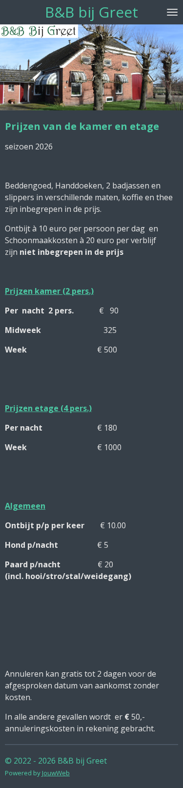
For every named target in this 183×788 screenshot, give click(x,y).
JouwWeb (56, 772)
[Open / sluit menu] (172, 12)
